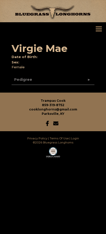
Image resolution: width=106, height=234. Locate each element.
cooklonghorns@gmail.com (53, 109)
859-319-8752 (53, 105)
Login (75, 138)
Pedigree (23, 79)
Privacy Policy (37, 138)
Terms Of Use (59, 138)
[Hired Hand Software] (53, 154)
